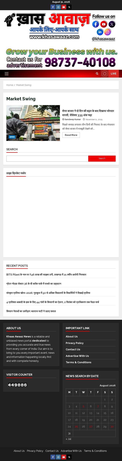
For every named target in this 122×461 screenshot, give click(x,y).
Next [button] (110, 58)
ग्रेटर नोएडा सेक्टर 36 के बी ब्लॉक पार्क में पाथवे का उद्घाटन (33, 283)
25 (76, 426)
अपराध (12, 137)
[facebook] (53, 7)
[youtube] (63, 7)
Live (113, 73)
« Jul (68, 438)
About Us (72, 336)
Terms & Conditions (78, 362)
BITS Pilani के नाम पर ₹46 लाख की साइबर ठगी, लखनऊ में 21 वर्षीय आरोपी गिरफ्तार (46, 274)
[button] (6, 73)
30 (112, 426)
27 (90, 426)
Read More (72, 134)
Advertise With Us (77, 355)
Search (12, 149)
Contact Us (73, 349)
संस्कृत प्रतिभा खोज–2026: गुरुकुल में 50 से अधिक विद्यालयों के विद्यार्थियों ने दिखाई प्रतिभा (48, 292)
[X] (69, 7)
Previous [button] (11, 58)
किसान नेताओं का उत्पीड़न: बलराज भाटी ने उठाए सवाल (31, 311)
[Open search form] (97, 74)
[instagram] (58, 7)
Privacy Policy (75, 343)
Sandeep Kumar (73, 119)
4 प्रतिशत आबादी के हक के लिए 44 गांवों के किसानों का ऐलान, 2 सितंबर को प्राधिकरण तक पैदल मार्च (52, 302)
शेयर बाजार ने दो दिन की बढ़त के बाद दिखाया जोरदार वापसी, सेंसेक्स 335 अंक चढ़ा (33, 123)
